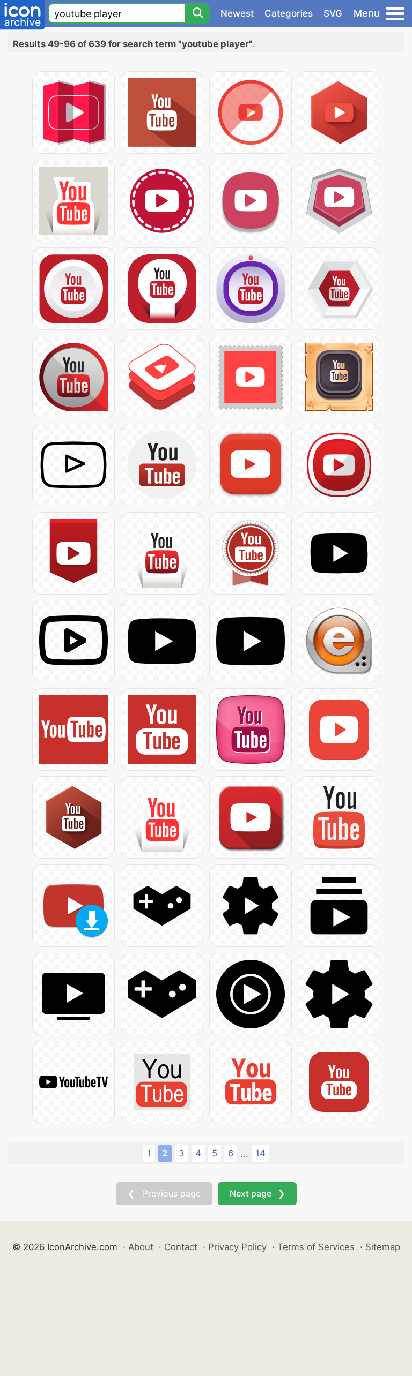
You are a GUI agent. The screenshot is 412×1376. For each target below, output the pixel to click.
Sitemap (382, 1247)
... (244, 1153)
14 (260, 1153)
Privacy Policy (237, 1247)
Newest (237, 13)
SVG (332, 13)
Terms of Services (316, 1247)
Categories (288, 13)
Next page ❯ (257, 1193)
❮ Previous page (164, 1193)
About (140, 1247)
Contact (180, 1247)
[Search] (197, 13)
